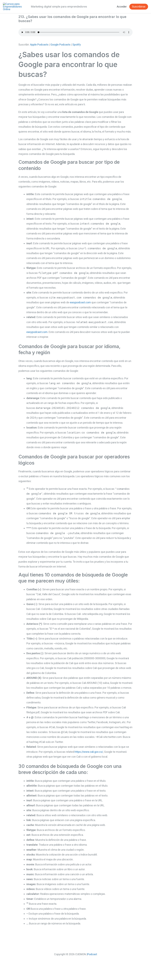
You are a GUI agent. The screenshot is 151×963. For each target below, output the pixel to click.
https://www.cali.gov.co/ (89, 751)
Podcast (92, 954)
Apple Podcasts (39, 44)
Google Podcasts (60, 44)
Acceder (122, 6)
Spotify (76, 44)
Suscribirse (138, 6)
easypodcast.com (80, 302)
